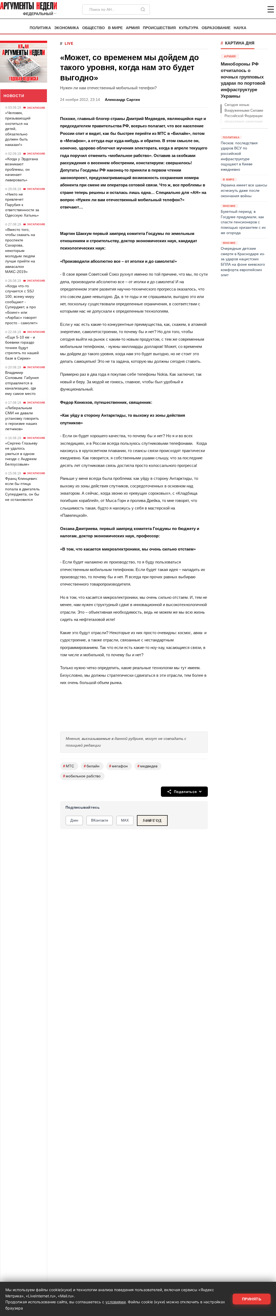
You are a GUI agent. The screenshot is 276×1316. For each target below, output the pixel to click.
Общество (93, 28)
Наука (240, 28)
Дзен (74, 820)
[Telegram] (242, 9)
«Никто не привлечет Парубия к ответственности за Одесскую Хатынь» (22, 204)
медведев (147, 766)
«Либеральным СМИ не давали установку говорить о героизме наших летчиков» (22, 418)
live (69, 44)
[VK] (256, 9)
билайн (91, 766)
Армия (133, 28)
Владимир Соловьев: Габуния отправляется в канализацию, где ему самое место (22, 383)
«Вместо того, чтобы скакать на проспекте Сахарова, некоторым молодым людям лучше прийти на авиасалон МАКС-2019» (20, 250)
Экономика (66, 28)
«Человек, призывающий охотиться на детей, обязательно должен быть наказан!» (17, 129)
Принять (251, 1299)
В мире (115, 28)
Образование (216, 28)
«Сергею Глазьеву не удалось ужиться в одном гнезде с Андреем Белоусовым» (21, 453)
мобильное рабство (82, 776)
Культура (188, 28)
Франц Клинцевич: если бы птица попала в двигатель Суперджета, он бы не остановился (22, 489)
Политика (40, 28)
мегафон (118, 766)
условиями (115, 1302)
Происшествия (159, 28)
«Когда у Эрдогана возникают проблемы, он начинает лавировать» (21, 169)
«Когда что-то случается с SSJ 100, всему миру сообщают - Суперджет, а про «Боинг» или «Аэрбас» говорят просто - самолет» (21, 304)
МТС (68, 766)
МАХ (125, 820)
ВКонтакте (99, 820)
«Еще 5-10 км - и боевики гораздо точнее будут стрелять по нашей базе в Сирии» (22, 347)
